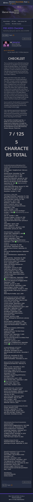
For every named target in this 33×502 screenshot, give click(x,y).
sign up (14, 3)
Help (10, 496)
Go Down (5, 35)
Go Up (4, 485)
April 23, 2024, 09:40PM (9, 50)
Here (17, 107)
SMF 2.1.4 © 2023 (13, 499)
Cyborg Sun (16, 42)
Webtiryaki (19, 497)
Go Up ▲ (22, 496)
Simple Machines (20, 499)
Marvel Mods (8, 12)
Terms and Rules (15, 496)
